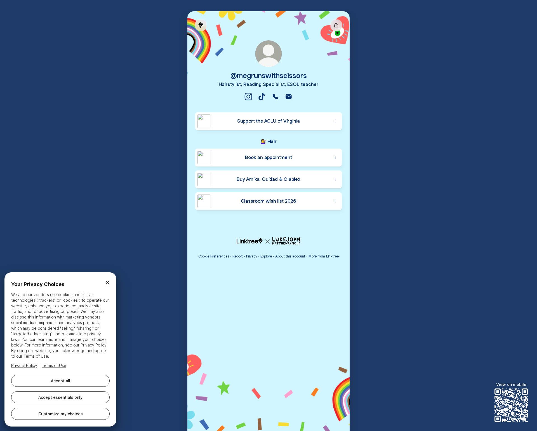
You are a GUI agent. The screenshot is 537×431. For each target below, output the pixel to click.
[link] (248, 96)
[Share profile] (336, 25)
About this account (290, 256)
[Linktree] (200, 25)
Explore (266, 256)
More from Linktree (323, 256)
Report (237, 256)
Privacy (251, 256)
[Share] (335, 121)
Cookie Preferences (213, 256)
